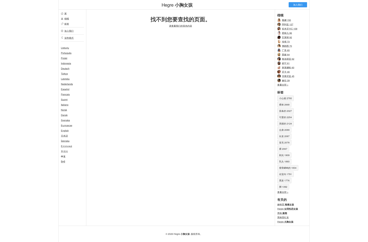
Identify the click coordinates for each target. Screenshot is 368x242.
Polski (64, 58)
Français (65, 94)
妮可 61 (286, 63)
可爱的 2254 (285, 117)
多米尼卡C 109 (289, 28)
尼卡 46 (286, 71)
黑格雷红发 (283, 217)
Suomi (64, 99)
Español (65, 89)
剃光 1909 (284, 155)
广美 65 (286, 50)
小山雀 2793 (285, 98)
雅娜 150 (286, 20)
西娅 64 (286, 54)
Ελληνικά (66, 146)
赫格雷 (285, 204)
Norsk (64, 110)
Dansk (64, 115)
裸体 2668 (284, 104)
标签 (66, 23)
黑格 (282, 213)
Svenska (65, 120)
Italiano (64, 104)
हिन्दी (63, 161)
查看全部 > (282, 84)
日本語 (64, 135)
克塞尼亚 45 (288, 76)
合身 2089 (284, 129)
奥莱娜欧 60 (288, 67)
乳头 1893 (284, 161)
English (65, 130)
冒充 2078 (284, 142)
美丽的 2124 (285, 123)
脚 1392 (283, 186)
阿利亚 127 (287, 24)
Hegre (177, 4)
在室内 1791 (285, 174)
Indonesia (66, 63)
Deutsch (65, 68)
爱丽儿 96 (287, 33)
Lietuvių (65, 47)
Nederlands (67, 84)
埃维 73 (286, 41)
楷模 (66, 18)
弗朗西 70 (287, 46)
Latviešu (65, 78)
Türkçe (64, 73)
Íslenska (65, 141)
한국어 (64, 151)
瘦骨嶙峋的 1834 (287, 167)
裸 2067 (283, 148)
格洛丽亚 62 (288, 58)
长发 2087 (284, 136)
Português (66, 53)
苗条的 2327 (285, 111)
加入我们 (297, 4)
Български (66, 125)
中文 (63, 156)
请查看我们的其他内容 (180, 25)
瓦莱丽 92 (287, 37)
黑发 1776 (284, 180)
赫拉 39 (286, 80)
